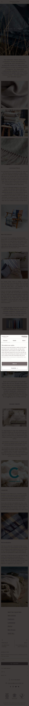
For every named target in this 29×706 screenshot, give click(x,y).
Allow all (14, 363)
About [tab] (23, 340)
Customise (13, 368)
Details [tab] (14, 340)
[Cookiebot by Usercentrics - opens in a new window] (21, 337)
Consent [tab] (5, 340)
